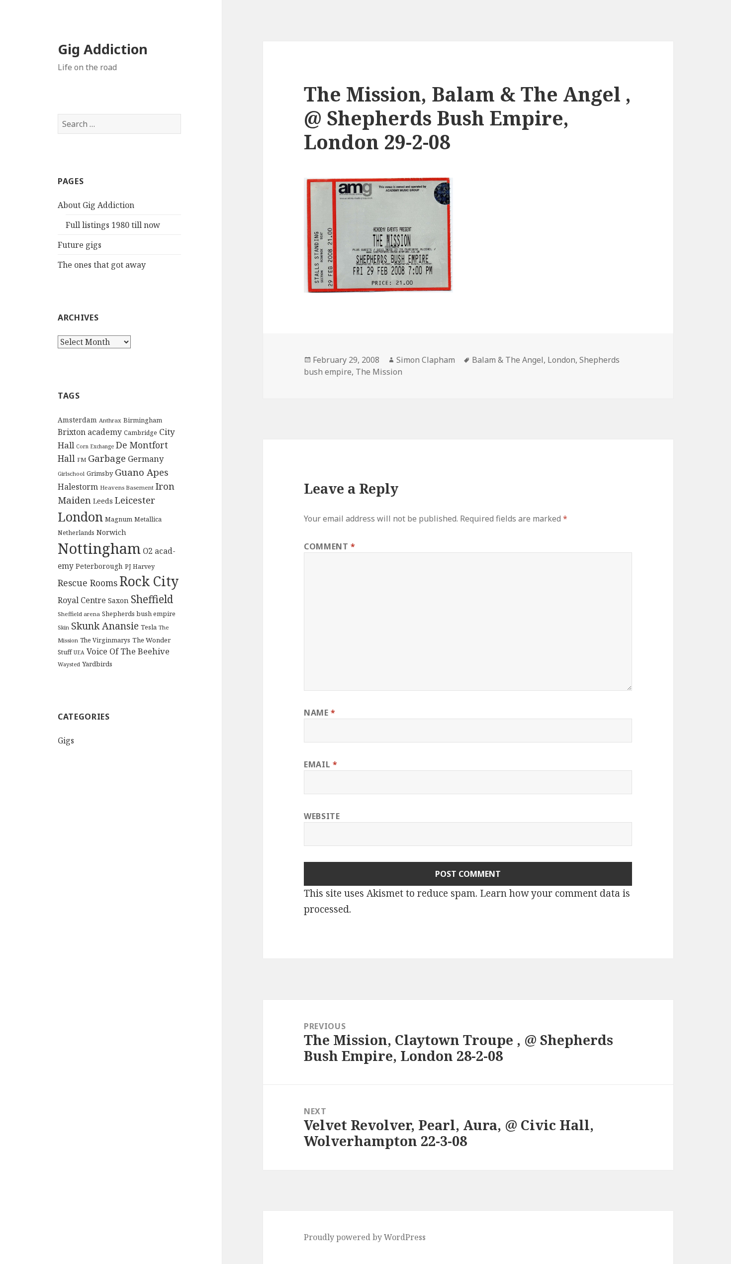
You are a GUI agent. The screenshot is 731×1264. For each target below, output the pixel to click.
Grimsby (100, 473)
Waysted (69, 664)
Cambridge (140, 432)
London (80, 516)
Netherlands (76, 532)
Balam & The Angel (508, 359)
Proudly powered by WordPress (365, 1237)
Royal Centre (82, 600)
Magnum (118, 519)
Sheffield (152, 599)
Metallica (148, 519)
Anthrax (110, 420)
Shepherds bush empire (139, 613)
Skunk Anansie (105, 626)
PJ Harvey (140, 566)
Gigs (66, 740)
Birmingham (142, 420)
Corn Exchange (95, 446)
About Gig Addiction (96, 205)
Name (320, 712)
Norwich (111, 532)
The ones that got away (102, 264)
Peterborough (99, 566)
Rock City (149, 581)
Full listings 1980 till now (113, 224)
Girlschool (71, 473)
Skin (63, 627)
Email (320, 764)
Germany (146, 458)
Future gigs (79, 244)
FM (81, 459)
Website (322, 816)
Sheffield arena (79, 614)
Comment (330, 546)
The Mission (379, 371)
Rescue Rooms (87, 583)
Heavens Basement (127, 487)
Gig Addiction (103, 49)
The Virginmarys (105, 640)
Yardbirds (97, 663)
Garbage (107, 458)
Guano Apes (142, 472)
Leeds (103, 501)
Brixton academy (90, 431)
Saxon (118, 600)
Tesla (149, 627)
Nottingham (99, 548)
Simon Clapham (425, 359)
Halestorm (78, 486)
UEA (79, 652)
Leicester (135, 500)
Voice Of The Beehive (128, 651)
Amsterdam (77, 419)
